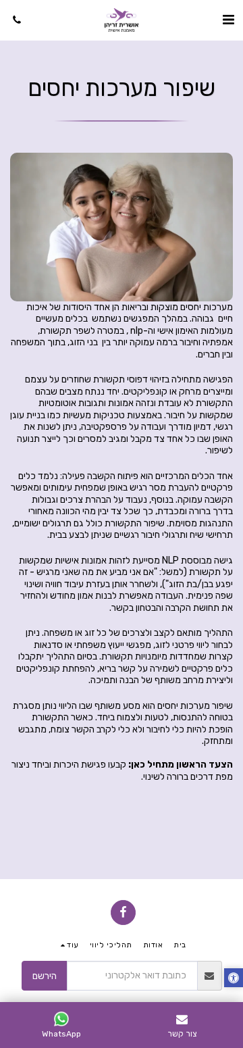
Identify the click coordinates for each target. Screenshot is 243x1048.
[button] (228, 19)
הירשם (44, 976)
